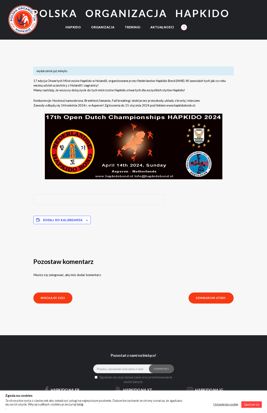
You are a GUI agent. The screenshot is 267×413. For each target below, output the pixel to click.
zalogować (56, 275)
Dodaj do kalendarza (63, 220)
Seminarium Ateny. (211, 298)
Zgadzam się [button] (251, 404)
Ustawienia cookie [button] (225, 404)
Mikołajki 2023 (53, 298)
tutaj (80, 404)
